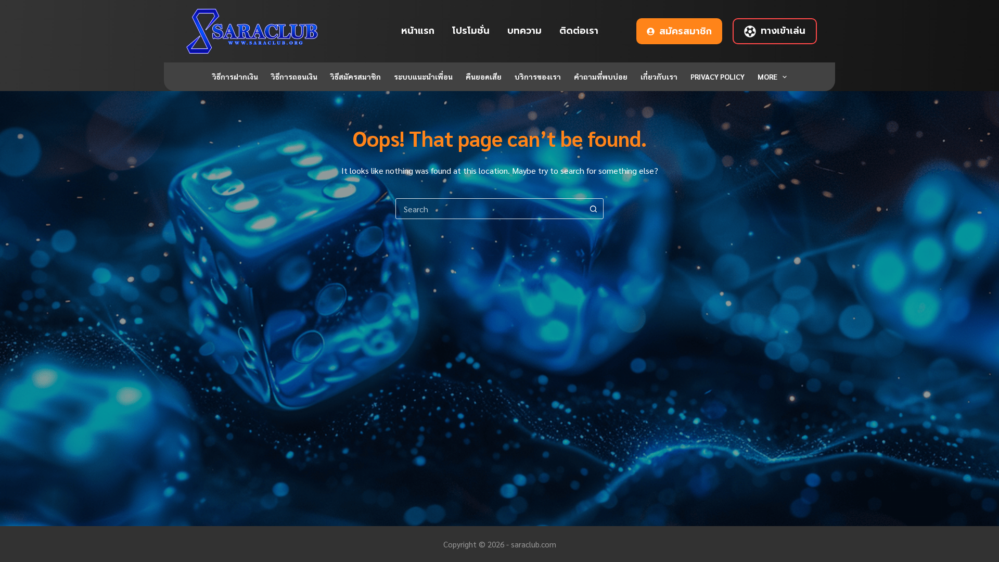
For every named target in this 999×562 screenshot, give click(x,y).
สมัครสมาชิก (685, 31)
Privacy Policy (717, 76)
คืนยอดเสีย (484, 76)
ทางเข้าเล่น (783, 30)
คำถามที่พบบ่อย (600, 76)
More (767, 76)
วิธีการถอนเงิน (294, 76)
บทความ (524, 30)
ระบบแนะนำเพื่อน (423, 76)
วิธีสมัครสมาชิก (355, 76)
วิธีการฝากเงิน (235, 76)
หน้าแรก (417, 30)
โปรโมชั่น (471, 30)
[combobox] (489, 208)
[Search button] (593, 209)
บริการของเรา (538, 76)
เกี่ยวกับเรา (659, 76)
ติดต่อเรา (578, 30)
